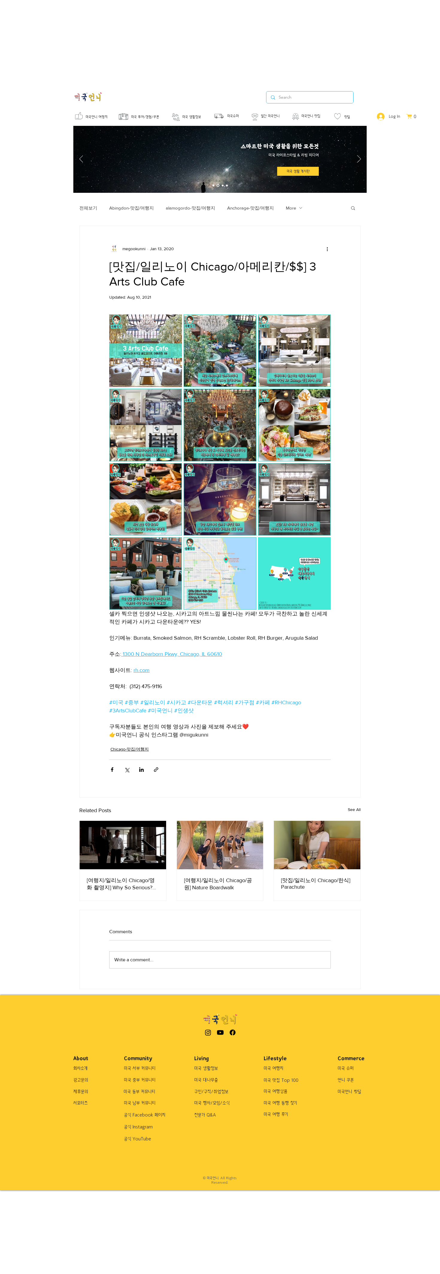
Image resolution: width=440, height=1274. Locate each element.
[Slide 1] (213, 185)
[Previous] (81, 159)
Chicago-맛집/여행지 (129, 749)
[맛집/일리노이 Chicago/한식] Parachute (315, 883)
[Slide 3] (223, 185)
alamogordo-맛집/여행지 (190, 207)
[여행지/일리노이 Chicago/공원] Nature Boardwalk (218, 883)
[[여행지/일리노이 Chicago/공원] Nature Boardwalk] (220, 845)
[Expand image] (145, 350)
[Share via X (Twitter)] (127, 769)
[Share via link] (156, 769)
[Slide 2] (218, 185)
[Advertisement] (179, 42)
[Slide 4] (227, 185)
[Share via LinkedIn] (141, 769)
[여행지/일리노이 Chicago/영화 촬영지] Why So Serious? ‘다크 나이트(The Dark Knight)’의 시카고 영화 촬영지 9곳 (122, 884)
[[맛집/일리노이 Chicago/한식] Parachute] (317, 845)
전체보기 (88, 207)
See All (354, 809)
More (291, 207)
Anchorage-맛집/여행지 (250, 207)
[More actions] (327, 248)
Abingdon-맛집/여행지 (131, 207)
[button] (353, 207)
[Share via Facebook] (112, 769)
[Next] (359, 159)
